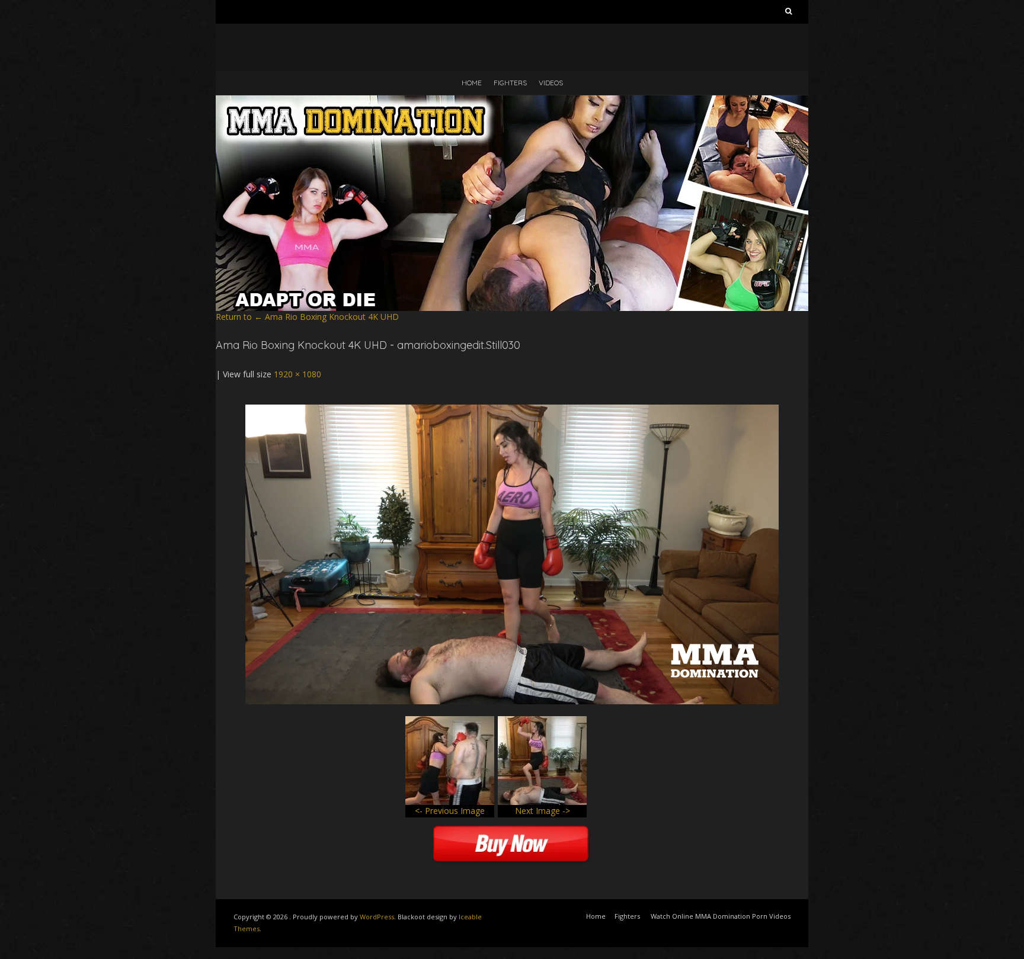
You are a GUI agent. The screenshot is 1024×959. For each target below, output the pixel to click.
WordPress (377, 916)
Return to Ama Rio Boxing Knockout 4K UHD (307, 316)
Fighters (510, 82)
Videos (551, 82)
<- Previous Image (450, 810)
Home (472, 82)
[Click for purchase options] (512, 410)
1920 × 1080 (297, 374)
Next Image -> (542, 810)
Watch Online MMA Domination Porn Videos (721, 916)
